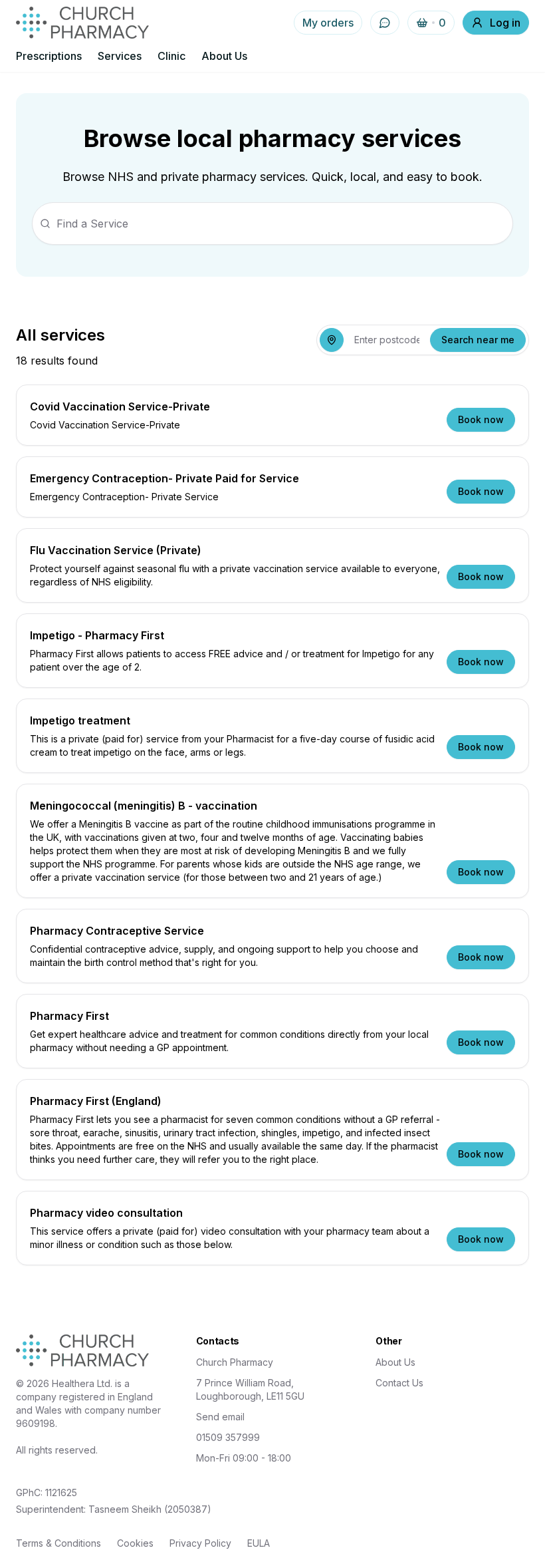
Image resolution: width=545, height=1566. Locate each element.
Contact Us (399, 1382)
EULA (258, 1543)
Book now (481, 419)
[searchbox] (272, 223)
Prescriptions (49, 56)
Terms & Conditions (58, 1543)
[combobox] (387, 340)
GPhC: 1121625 (46, 1492)
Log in (505, 22)
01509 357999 (228, 1437)
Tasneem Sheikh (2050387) (149, 1509)
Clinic (171, 56)
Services (120, 56)
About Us (224, 56)
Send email (220, 1416)
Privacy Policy (200, 1543)
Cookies (135, 1543)
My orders (328, 22)
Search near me (477, 339)
